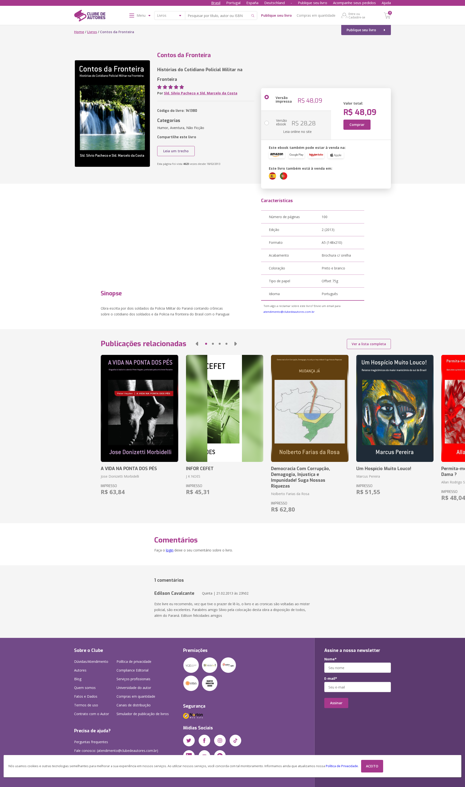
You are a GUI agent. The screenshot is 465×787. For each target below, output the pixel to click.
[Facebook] (204, 740)
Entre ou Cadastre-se (357, 15)
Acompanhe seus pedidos (354, 2)
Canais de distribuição (133, 705)
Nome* (330, 659)
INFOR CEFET (200, 469)
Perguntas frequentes (91, 742)
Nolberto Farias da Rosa (290, 493)
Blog (77, 679)
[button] (197, 344)
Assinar (336, 703)
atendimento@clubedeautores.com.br (289, 311)
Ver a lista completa (369, 344)
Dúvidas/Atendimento (91, 661)
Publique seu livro (312, 2)
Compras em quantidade (316, 15)
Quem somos (85, 687)
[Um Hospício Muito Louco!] (395, 408)
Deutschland (274, 2)
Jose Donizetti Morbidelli (120, 476)
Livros (92, 32)
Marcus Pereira (368, 476)
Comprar (356, 124)
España (252, 2)
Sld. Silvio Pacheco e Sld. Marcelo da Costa (200, 93)
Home (79, 32)
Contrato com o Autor (91, 713)
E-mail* (330, 678)
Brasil (215, 2)
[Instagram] (220, 740)
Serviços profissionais (133, 679)
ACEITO (372, 766)
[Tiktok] (235, 740)
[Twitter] (189, 740)
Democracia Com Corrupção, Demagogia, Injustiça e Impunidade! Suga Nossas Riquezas (300, 477)
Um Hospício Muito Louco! (383, 469)
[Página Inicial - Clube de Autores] (89, 16)
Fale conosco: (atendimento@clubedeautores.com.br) (116, 750)
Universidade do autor (133, 687)
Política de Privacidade (342, 766)
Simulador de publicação (142, 713)
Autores (80, 670)
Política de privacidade (133, 661)
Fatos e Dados (85, 696)
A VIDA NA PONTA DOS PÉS (129, 469)
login (169, 550)
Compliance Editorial (132, 670)
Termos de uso (86, 705)
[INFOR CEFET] (224, 408)
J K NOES (193, 476)
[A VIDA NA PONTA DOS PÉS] (139, 408)
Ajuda (386, 2)
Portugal (233, 2)
